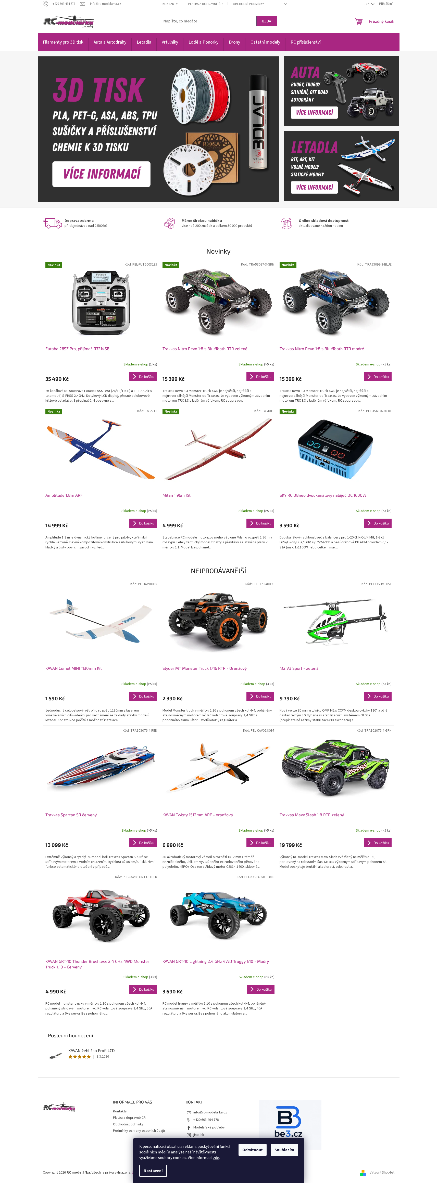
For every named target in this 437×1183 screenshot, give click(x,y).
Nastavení (153, 1171)
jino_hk (198, 1134)
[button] (56, 129)
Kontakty (170, 4)
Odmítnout (252, 1150)
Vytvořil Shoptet (382, 1172)
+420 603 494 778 (206, 1119)
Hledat (266, 21)
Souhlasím (284, 1150)
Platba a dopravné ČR (205, 4)
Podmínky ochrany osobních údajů (139, 1130)
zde (216, 1158)
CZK (367, 4)
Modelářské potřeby (209, 1127)
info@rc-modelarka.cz (210, 1112)
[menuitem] (63, 45)
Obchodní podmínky (248, 4)
